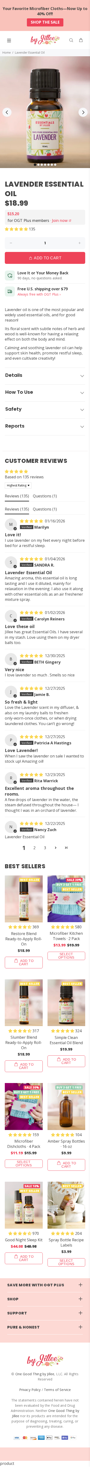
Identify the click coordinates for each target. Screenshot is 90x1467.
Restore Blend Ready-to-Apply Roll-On (23, 939)
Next (83, 112)
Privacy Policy (30, 1389)
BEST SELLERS (25, 866)
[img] (32, 521)
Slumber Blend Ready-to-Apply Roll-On (23, 1042)
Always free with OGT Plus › (39, 294)
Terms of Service (57, 1389)
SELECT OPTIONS (66, 955)
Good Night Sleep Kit (23, 1239)
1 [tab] (35, 165)
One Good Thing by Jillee (34, 1374)
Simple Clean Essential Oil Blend (66, 1040)
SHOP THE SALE (45, 22)
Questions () (45, 496)
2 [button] (34, 847)
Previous (7, 112)
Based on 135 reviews (24, 477)
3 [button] (45, 847)
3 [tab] (42, 165)
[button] (17, 229)
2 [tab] (38, 165)
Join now (62, 220)
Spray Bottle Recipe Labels (66, 1242)
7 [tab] (55, 165)
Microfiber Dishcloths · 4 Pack (23, 1144)
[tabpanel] (45, 112)
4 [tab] (45, 165)
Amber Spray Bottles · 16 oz (66, 1144)
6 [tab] (52, 165)
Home (6, 53)
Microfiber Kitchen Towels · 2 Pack (66, 936)
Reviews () (17, 496)
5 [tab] (48, 165)
